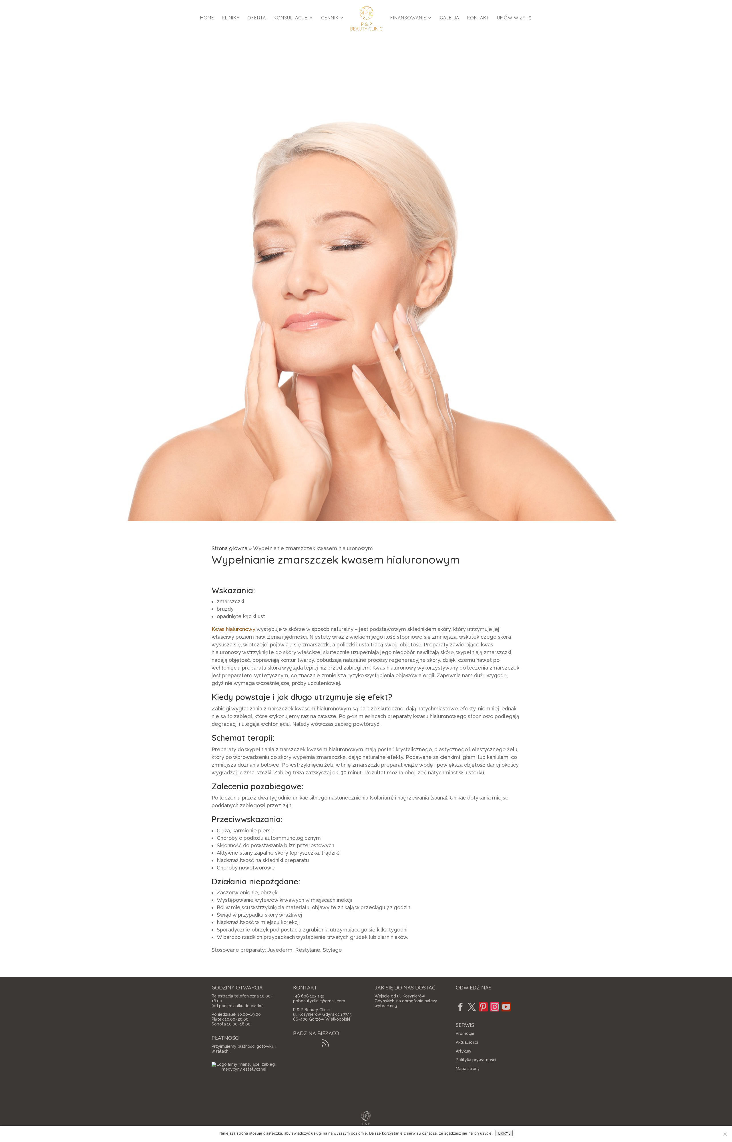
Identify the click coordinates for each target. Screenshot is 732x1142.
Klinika (231, 18)
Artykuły (464, 1051)
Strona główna (229, 548)
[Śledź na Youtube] (506, 1006)
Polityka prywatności (476, 1059)
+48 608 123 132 (308, 996)
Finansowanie (408, 18)
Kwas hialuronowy (233, 629)
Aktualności (467, 1042)
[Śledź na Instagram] (494, 1006)
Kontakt (478, 18)
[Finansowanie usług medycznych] (244, 1069)
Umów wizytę (514, 18)
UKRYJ (504, 1133)
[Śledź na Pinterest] (483, 1006)
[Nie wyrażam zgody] (725, 1134)
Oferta (256, 18)
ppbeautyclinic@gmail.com (319, 1001)
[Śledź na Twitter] (471, 1006)
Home (207, 18)
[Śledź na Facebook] (460, 1006)
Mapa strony (468, 1068)
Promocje (465, 1033)
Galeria (449, 18)
